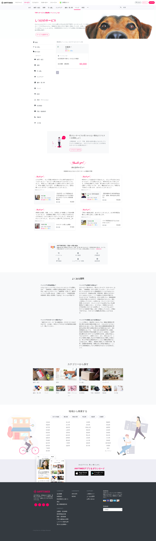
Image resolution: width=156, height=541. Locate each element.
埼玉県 (84, 416)
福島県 (48, 437)
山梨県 (68, 430)
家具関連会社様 (61, 514)
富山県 (68, 422)
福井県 (68, 427)
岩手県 (48, 427)
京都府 (101, 416)
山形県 (48, 435)
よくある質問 (90, 496)
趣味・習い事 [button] (69, 7)
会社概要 (59, 494)
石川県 (68, 424)
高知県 (108, 424)
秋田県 (48, 432)
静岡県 (68, 437)
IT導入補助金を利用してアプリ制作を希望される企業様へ (62, 521)
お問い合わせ (90, 499)
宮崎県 (108, 440)
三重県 (68, 443)
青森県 (48, 424)
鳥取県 (88, 430)
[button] (138, 2)
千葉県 (48, 448)
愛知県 (68, 440)
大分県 (108, 437)
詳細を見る (98, 249)
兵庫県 (88, 422)
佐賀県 (108, 430)
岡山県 (88, 435)
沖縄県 (108, 445)
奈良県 (88, 424)
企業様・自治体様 (62, 511)
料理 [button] (83, 7)
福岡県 (108, 427)
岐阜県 (68, 435)
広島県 (88, 437)
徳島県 (88, 443)
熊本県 (108, 435)
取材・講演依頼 (61, 516)
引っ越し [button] (50, 7)
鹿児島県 (108, 443)
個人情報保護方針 (62, 504)
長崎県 (108, 432)
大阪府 (93, 416)
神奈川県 (75, 416)
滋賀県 (68, 445)
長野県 (68, 432)
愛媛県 (108, 422)
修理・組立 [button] (37, 7)
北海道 (48, 422)
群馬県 (48, 445)
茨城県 (48, 440)
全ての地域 (56, 416)
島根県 (88, 432)
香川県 (88, 445)
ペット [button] (77, 7)
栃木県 (48, 443)
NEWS (74, 496)
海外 (108, 448)
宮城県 (48, 430)
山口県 (88, 440)
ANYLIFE (74, 494)
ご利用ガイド (90, 494)
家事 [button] (44, 7)
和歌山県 (88, 427)
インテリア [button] (59, 7)
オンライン (108, 450)
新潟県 (48, 450)
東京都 (66, 416)
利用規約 (59, 496)
